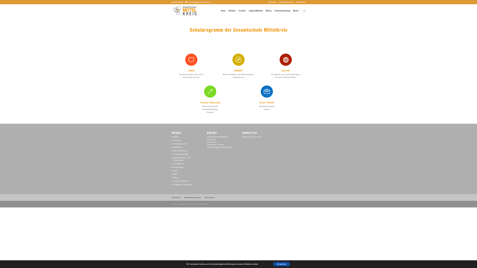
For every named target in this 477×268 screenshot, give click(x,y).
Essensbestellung (282, 11)
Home (223, 11)
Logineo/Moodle (256, 11)
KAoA (175, 170)
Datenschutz (301, 2)
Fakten (176, 137)
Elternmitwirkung (180, 151)
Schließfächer (179, 164)
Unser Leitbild (267, 102)
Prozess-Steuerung (210, 102)
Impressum (272, 2)
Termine (242, 11)
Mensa (269, 11)
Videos (176, 177)
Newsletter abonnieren (251, 137)
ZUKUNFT (238, 70)
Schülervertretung (180, 154)
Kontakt (232, 11)
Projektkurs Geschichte (182, 184)
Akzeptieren (281, 264)
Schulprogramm (180, 144)
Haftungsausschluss (286, 2)
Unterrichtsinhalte (180, 181)
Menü (295, 11)
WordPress (204, 204)
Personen (177, 140)
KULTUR (286, 70)
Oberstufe (177, 147)
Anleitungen (178, 167)
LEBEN (191, 70)
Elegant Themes (185, 204)
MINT (175, 174)
